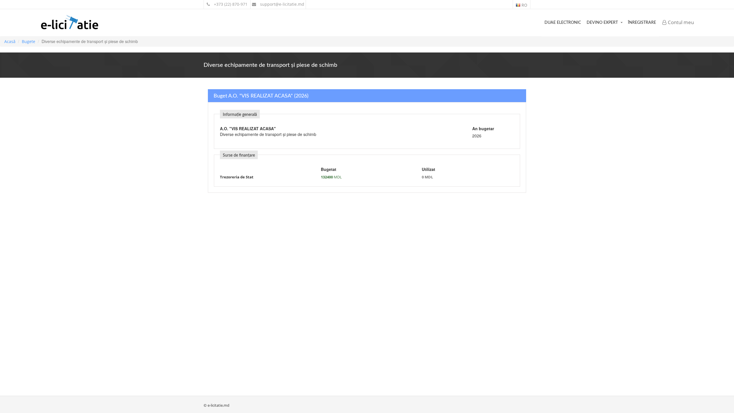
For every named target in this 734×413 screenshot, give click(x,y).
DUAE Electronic (562, 23)
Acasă (9, 41)
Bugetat (328, 169)
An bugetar (483, 128)
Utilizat (428, 169)
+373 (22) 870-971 (230, 4)
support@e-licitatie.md (281, 4)
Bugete (28, 41)
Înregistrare (642, 23)
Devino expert (602, 23)
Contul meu (680, 22)
